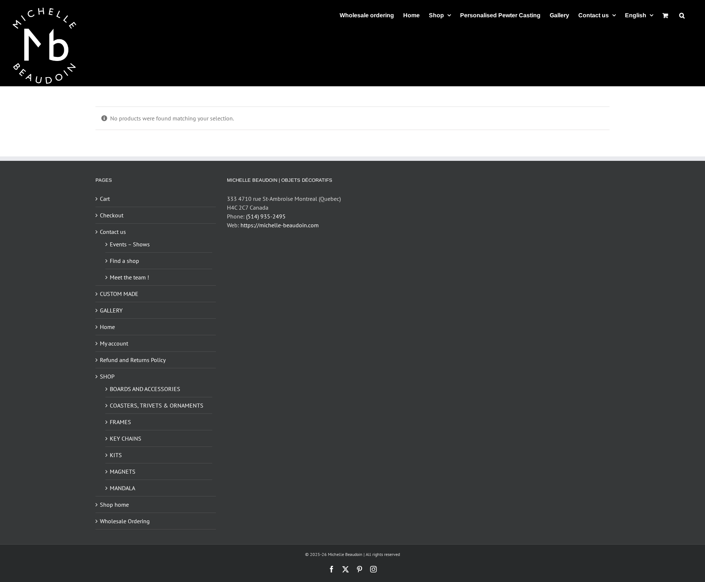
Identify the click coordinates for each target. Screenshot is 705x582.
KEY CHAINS (125, 438)
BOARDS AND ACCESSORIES (145, 389)
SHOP (107, 376)
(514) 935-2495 (266, 216)
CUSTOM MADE (119, 293)
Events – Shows (130, 244)
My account (114, 343)
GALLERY (111, 310)
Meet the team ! (129, 277)
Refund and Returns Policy (133, 360)
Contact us (113, 231)
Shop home (114, 504)
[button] (682, 15)
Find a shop (124, 260)
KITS (116, 455)
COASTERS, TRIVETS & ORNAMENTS (156, 405)
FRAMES (120, 422)
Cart (105, 198)
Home (107, 326)
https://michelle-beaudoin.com (280, 225)
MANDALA (122, 488)
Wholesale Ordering (125, 521)
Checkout (111, 215)
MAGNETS (122, 471)
